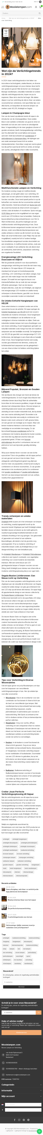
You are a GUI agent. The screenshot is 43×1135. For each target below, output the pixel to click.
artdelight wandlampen (10, 850)
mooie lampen (20, 952)
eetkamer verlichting (24, 861)
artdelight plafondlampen (29, 843)
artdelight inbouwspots (10, 843)
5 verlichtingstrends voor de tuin (20, 917)
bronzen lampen (8, 854)
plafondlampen (8, 956)
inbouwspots (7, 872)
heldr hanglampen (15, 868)
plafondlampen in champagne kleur (14, 139)
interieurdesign (28, 872)
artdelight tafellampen (10, 846)
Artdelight (5, 522)
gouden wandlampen (12, 472)
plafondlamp (32, 952)
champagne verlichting (26, 857)
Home (3, 18)
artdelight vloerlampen (27, 846)
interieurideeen (8, 875)
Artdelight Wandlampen (12, 554)
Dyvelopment (33, 1131)
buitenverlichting (34, 938)
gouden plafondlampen (30, 472)
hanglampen (35, 865)
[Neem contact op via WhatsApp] (39, 1131)
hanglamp (6, 941)
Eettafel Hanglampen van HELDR (13, 312)
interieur (17, 872)
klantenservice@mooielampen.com (18, 1075)
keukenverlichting (31, 945)
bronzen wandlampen (18, 431)
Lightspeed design (20, 1131)
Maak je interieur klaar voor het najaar (22, 900)
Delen (33, 64)
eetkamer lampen (8, 861)
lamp (4, 949)
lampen (12, 949)
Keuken (9, 742)
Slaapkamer (10, 723)
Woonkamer (11, 698)
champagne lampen (9, 857)
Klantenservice (21, 1032)
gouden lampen (8, 865)
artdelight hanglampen (20, 839)
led (19, 949)
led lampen (26, 949)
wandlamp (18, 963)
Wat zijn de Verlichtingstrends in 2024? (21, 18)
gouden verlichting (22, 865)
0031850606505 (11, 1063)
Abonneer (21, 987)
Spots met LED (35, 205)
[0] (40, 7)
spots (28, 956)
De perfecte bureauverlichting (19, 908)
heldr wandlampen (30, 868)
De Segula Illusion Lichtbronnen (13, 595)
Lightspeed (9, 1131)
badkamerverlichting (27, 850)
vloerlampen (7, 963)
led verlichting (7, 952)
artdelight (6, 839)
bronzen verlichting (23, 854)
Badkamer (10, 770)
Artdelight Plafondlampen (32, 554)
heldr (4, 868)
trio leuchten (18, 960)
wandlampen (29, 136)
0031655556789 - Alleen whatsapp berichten (21, 1069)
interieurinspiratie (21, 875)
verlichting (28, 960)
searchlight (19, 956)
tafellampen (7, 960)
